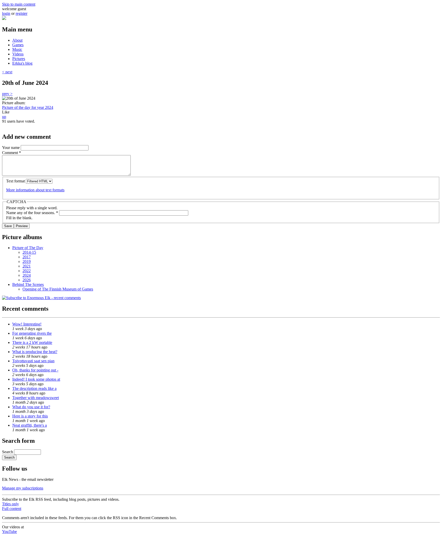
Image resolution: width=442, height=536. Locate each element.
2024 (27, 275)
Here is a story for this (30, 416)
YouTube (9, 531)
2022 (27, 271)
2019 (27, 261)
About (17, 40)
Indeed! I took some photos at (36, 379)
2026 (27, 280)
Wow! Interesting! (26, 324)
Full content (11, 508)
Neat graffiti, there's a (29, 425)
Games (18, 45)
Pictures (18, 58)
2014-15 (29, 252)
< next (7, 72)
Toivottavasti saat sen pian (33, 361)
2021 (27, 266)
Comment (11, 152)
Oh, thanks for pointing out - (35, 370)
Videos (18, 54)
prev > (7, 93)
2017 (27, 257)
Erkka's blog (22, 63)
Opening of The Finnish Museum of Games (58, 289)
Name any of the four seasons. (32, 213)
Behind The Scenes (28, 284)
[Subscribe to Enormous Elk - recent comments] (41, 298)
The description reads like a (34, 388)
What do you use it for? (31, 407)
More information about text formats (35, 190)
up (4, 116)
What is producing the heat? (34, 351)
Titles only (10, 504)
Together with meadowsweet (35, 397)
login (6, 13)
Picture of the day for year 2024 (27, 107)
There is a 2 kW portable (32, 342)
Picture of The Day (27, 248)
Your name (11, 147)
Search (8, 452)
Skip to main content (18, 4)
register (21, 13)
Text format (16, 181)
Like (5, 112)
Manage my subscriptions (22, 488)
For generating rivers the (32, 333)
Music (17, 49)
